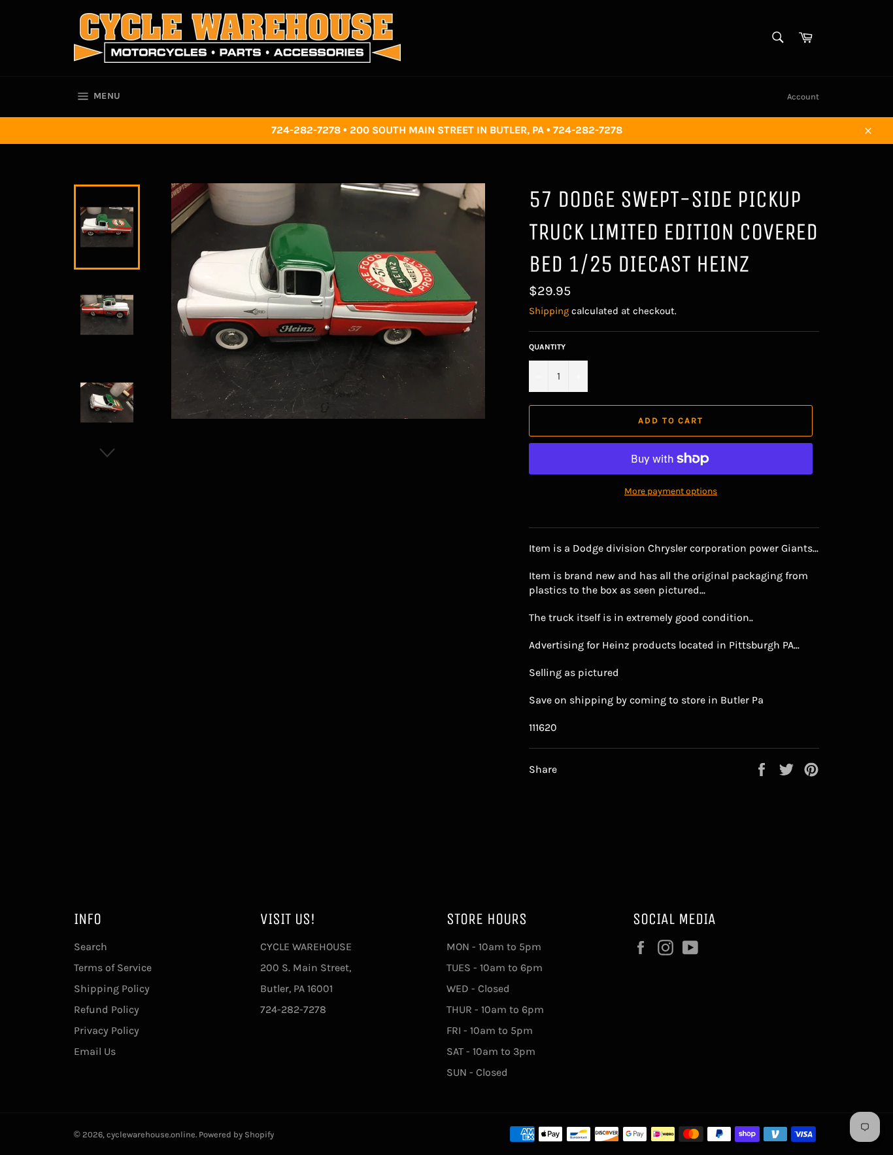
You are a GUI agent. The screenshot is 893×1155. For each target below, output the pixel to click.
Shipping (549, 311)
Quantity (547, 346)
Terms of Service (113, 967)
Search (90, 946)
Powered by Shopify (236, 1134)
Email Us (95, 1051)
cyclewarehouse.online (151, 1134)
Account (803, 96)
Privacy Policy (106, 1030)
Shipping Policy (112, 988)
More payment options (670, 491)
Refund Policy (106, 1009)
